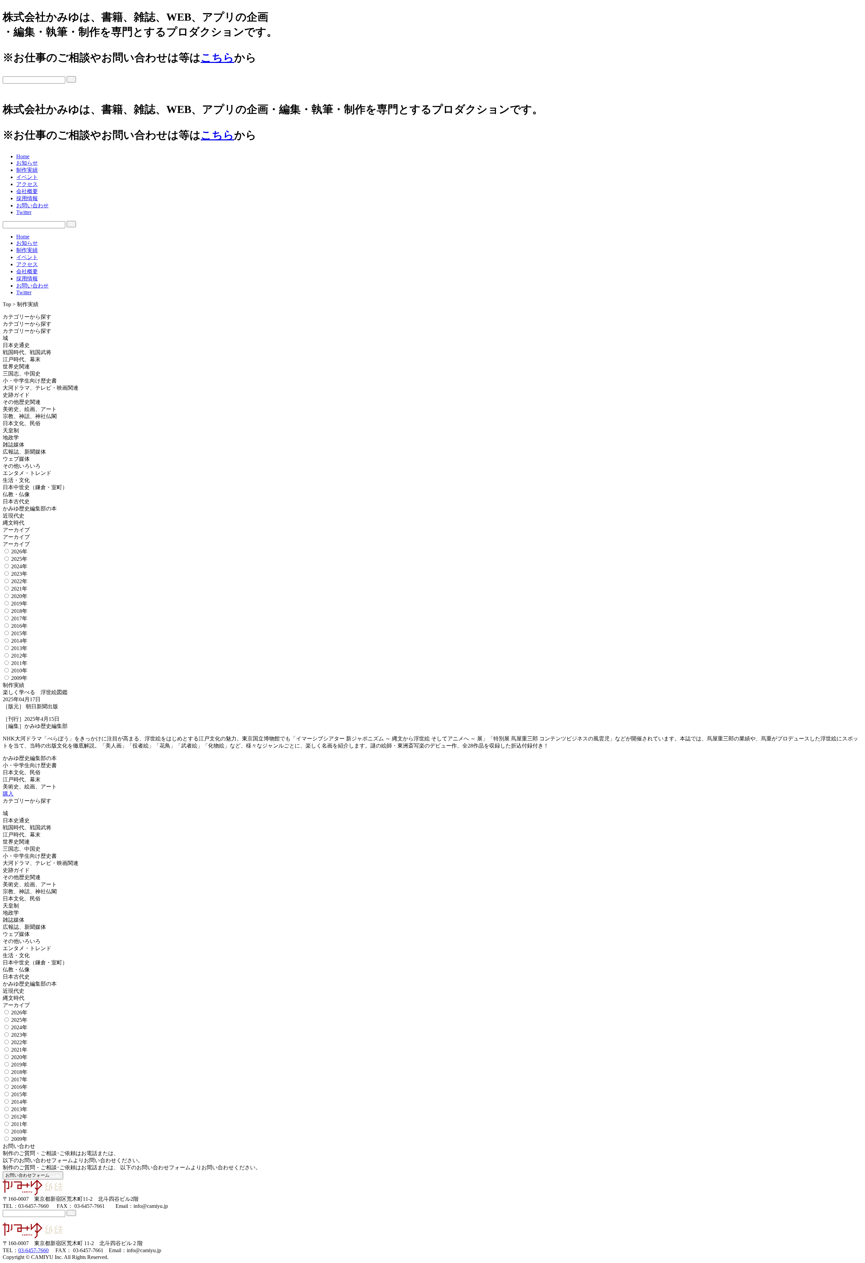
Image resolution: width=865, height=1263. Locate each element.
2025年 (19, 559)
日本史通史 (16, 345)
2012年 (19, 656)
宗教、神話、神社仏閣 (30, 416)
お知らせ (27, 163)
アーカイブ (17, 530)
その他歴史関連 (22, 402)
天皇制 (11, 430)
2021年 (19, 589)
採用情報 (27, 198)
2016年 (19, 626)
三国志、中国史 (22, 373)
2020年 (19, 596)
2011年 (19, 663)
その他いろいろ (22, 466)
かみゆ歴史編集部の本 (30, 508)
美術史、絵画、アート (30, 409)
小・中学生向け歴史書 (30, 381)
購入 (8, 794)
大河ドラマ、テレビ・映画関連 (40, 388)
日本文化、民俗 (22, 423)
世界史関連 (16, 366)
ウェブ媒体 (16, 459)
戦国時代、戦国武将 (27, 352)
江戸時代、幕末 (22, 359)
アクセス (27, 184)
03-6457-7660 (33, 1250)
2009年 (19, 678)
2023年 (19, 574)
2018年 (19, 611)
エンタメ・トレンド (27, 473)
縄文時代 (13, 523)
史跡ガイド (16, 395)
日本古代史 (16, 501)
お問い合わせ (32, 205)
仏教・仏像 (16, 494)
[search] (432, 79)
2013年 (19, 648)
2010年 (19, 670)
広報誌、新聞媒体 (24, 452)
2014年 (19, 641)
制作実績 (27, 170)
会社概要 (27, 191)
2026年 (19, 551)
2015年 (19, 633)
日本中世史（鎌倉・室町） (35, 487)
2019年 (19, 603)
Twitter (23, 212)
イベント (27, 177)
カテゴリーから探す (28, 317)
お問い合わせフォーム (28, 1175)
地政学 (11, 437)
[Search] (71, 79)
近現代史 (13, 516)
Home (22, 156)
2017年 (19, 618)
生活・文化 (16, 480)
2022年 (19, 581)
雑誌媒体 (13, 444)
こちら (217, 57)
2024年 (19, 566)
